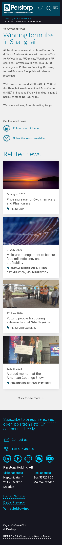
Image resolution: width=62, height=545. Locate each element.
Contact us (19, 440)
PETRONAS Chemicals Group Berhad (27, 536)
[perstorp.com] (19, 9)
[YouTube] (50, 459)
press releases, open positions (29, 422)
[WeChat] (39, 459)
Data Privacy (14, 502)
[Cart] (40, 8)
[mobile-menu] (55, 8)
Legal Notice (14, 496)
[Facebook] (18, 459)
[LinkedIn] (7, 459)
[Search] (48, 8)
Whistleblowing (16, 509)
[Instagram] (28, 459)
